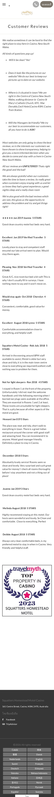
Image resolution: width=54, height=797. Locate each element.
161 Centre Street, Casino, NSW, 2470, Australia (25, 706)
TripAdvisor (11, 724)
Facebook (10, 719)
